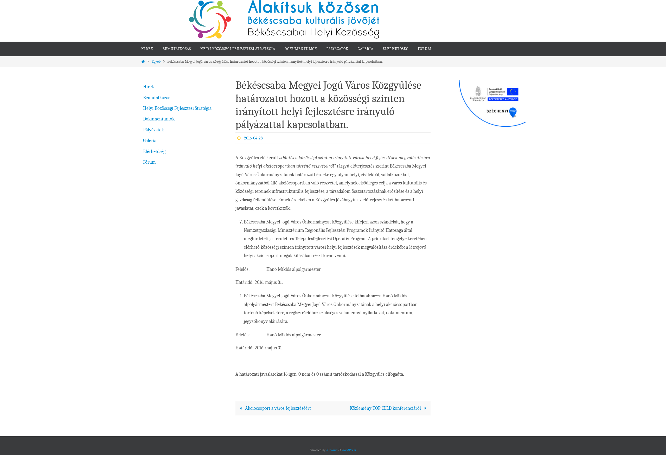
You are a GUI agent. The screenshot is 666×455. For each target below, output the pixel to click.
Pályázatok (153, 130)
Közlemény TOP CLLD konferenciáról (386, 408)
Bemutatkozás (156, 97)
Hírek (148, 86)
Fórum (149, 162)
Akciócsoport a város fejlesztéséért (277, 408)
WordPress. (349, 450)
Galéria (149, 140)
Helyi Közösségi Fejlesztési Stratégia (177, 108)
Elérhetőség (154, 151)
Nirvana (332, 450)
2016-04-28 (253, 138)
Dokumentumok (159, 119)
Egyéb (156, 61)
